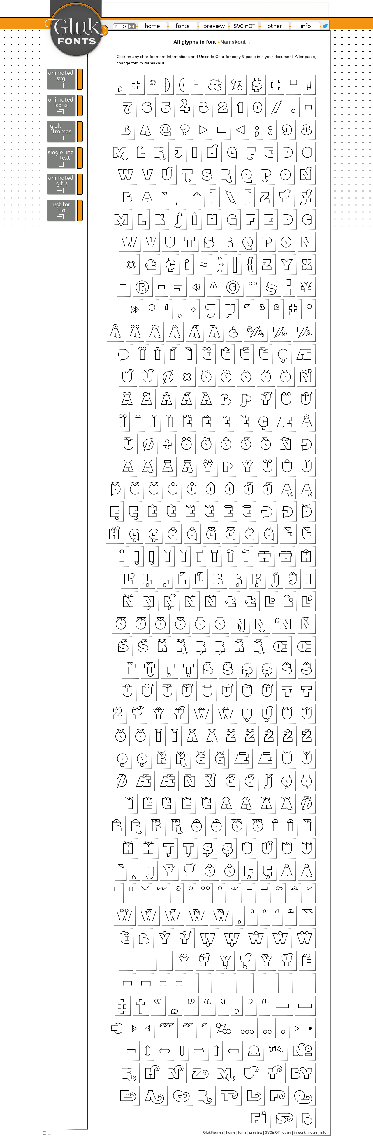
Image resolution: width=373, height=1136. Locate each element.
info (323, 1132)
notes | (313, 1132)
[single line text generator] (65, 158)
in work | (300, 1132)
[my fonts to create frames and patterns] (65, 132)
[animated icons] (65, 106)
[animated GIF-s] (65, 184)
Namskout (234, 42)
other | (287, 1132)
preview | (256, 1132)
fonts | (243, 1132)
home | (231, 1132)
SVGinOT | (273, 1132)
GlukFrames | (214, 1132)
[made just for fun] (65, 211)
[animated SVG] (65, 79)
